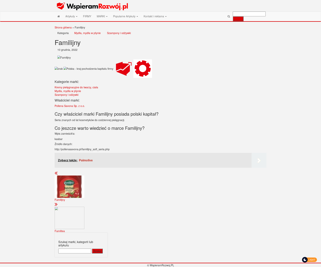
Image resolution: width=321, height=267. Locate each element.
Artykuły (70, 16)
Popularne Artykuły (124, 16)
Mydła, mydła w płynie (87, 33)
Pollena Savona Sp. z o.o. (70, 106)
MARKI (101, 16)
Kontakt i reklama (154, 16)
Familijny (60, 200)
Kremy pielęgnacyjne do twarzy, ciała (76, 87)
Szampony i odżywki (119, 33)
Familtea (60, 231)
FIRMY (87, 16)
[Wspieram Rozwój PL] (59, 16)
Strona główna (63, 27)
